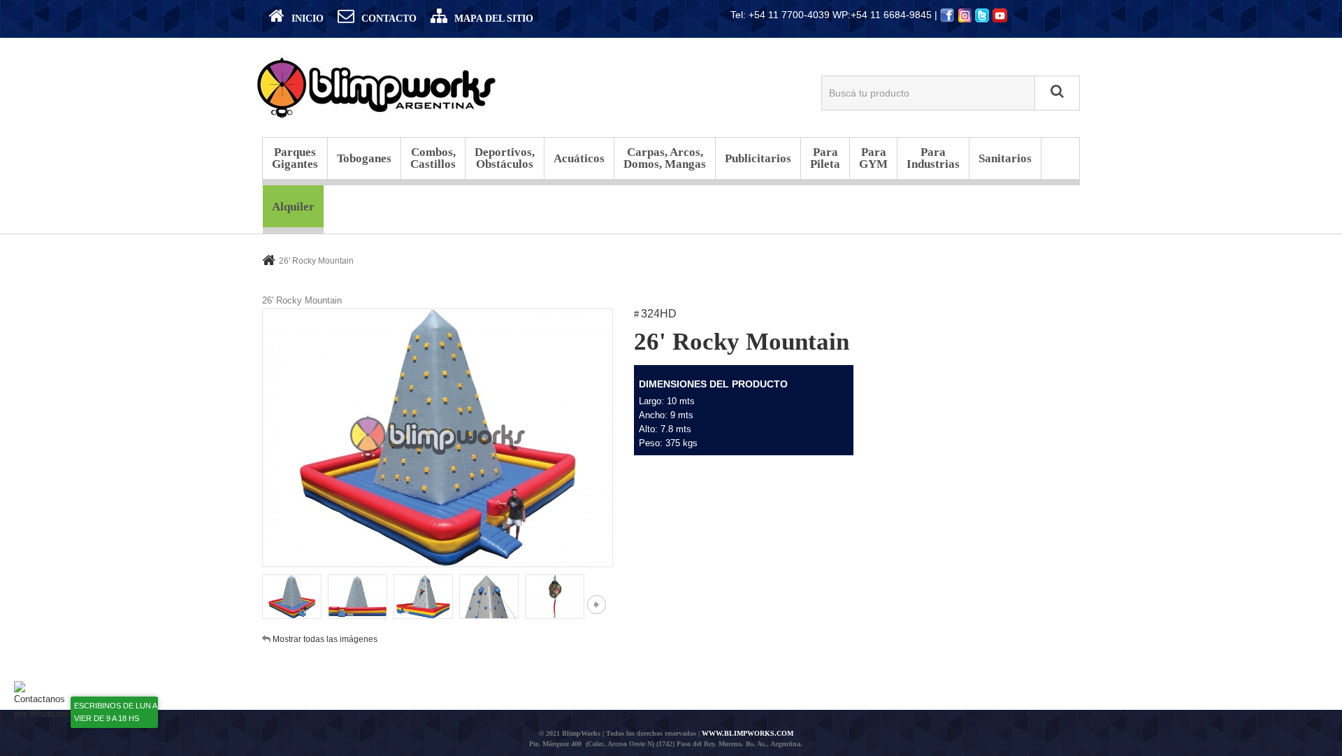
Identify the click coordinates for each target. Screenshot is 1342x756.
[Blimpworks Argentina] (377, 86)
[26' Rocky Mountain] (292, 597)
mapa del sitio (493, 18)
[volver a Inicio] (268, 260)
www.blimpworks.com (747, 733)
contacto (389, 18)
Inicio (307, 18)
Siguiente (596, 604)
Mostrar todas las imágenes (325, 639)
